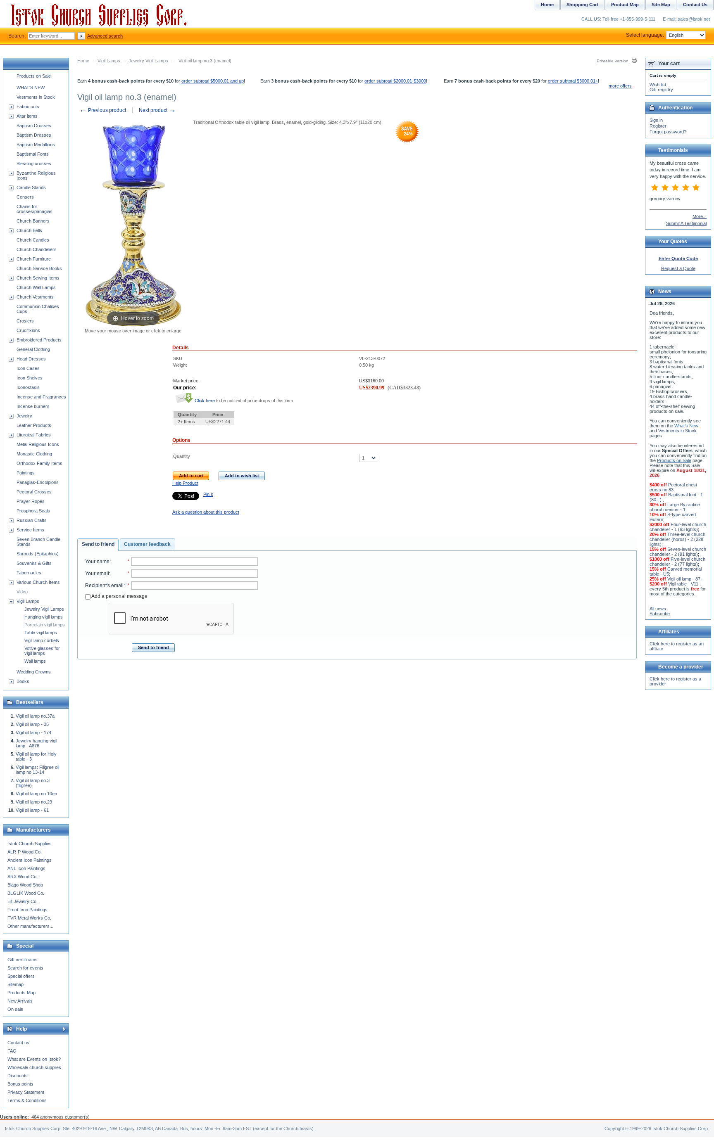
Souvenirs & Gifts (34, 563)
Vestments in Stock (36, 97)
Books (23, 681)
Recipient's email (104, 585)
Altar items (27, 116)
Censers (25, 196)
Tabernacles (29, 572)
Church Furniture (34, 258)
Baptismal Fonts (33, 154)
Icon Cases (28, 368)
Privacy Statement (25, 1092)
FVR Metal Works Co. (29, 917)
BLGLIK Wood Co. (25, 893)
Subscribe (660, 613)
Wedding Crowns (34, 671)
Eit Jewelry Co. (22, 901)
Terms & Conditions (27, 1100)
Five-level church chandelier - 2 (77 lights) (677, 562)
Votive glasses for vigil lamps (42, 651)
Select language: (645, 35)
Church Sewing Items (38, 277)
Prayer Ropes (31, 501)
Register (658, 125)
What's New (686, 425)
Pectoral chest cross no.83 (673, 487)
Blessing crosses (34, 163)
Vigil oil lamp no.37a (35, 716)
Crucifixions (28, 330)
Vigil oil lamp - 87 (683, 578)
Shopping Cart (582, 4)
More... (700, 216)
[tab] (98, 544)
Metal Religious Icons (38, 444)
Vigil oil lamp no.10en (36, 793)
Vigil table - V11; (684, 583)
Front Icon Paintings (27, 909)
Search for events (25, 967)
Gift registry (661, 89)
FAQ (12, 1050)
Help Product (185, 483)
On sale (15, 1009)
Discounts (17, 1075)
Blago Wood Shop (25, 884)
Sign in (656, 120)
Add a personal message (119, 596)
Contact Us (695, 4)
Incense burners (33, 406)
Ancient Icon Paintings (29, 860)
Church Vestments (35, 296)
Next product (157, 110)
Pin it (208, 494)
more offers (620, 85)
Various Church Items (38, 582)
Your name (97, 561)
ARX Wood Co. (22, 876)
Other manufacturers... (30, 926)
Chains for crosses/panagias (34, 209)
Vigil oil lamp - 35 (32, 724)
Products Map (21, 992)
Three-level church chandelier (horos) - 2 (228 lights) (677, 539)
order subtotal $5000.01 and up (212, 80)
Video (22, 591)
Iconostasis (28, 387)
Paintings (26, 472)
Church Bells (29, 230)
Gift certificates (22, 959)
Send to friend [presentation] (98, 544)
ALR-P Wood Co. (24, 851)
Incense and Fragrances (41, 396)
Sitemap (15, 984)
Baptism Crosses (34, 125)
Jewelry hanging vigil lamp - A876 (36, 743)
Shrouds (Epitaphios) (38, 553)
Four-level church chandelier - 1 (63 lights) (678, 527)
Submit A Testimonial (686, 223)
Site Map (661, 4)
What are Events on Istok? (34, 1059)
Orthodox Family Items (39, 463)
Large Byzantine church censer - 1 (675, 507)
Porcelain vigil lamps (44, 624)
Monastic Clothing (34, 453)
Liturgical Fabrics (34, 434)
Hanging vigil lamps (43, 616)
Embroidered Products (39, 339)
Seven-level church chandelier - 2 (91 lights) (678, 552)
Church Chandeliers (37, 249)
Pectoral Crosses (34, 491)
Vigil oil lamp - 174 (33, 732)
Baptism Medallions (36, 144)
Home (83, 60)
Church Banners (33, 220)
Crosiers (25, 320)
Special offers (21, 976)
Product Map (625, 4)
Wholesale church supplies (34, 1067)
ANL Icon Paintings (26, 868)
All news (658, 608)
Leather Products (34, 425)
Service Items (30, 529)
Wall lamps (35, 661)
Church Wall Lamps (36, 287)
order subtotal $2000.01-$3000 (395, 80)
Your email (97, 573)
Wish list (658, 84)
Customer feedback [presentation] (147, 544)
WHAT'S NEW (31, 87)
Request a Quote (678, 268)
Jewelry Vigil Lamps (148, 60)
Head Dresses (31, 358)
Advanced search (105, 35)
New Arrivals (20, 1000)
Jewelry (24, 415)
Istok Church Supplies (29, 843)
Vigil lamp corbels (41, 640)
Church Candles (33, 239)
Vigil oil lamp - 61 (32, 810)
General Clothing (33, 349)
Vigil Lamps (109, 60)
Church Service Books (39, 268)
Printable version (612, 61)
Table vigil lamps (40, 632)
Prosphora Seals (33, 510)
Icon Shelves (30, 377)
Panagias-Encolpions (38, 482)
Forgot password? (668, 131)
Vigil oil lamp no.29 (34, 801)
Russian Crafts (32, 520)
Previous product (102, 110)
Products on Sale (34, 75)
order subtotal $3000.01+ (573, 80)
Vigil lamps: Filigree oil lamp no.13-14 (37, 770)
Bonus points (20, 1083)
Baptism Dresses (34, 135)
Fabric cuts (28, 106)
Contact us (18, 1042)
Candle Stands (31, 187)
